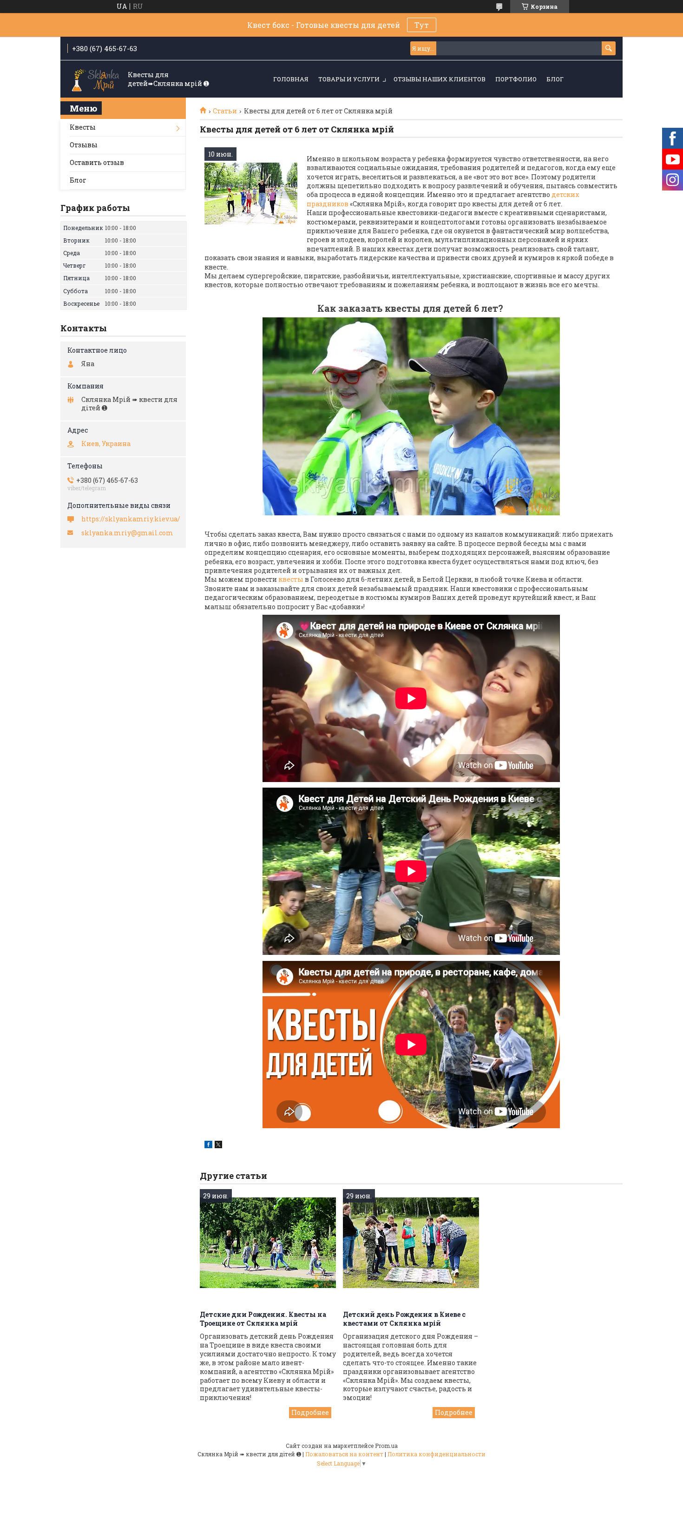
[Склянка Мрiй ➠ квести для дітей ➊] (95, 79)
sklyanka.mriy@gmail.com (127, 533)
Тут (421, 25)
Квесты (83, 127)
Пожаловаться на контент (344, 1454)
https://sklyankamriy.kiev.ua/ (130, 519)
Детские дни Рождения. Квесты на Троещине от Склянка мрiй (263, 1319)
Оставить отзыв (97, 162)
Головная (291, 79)
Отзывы (84, 144)
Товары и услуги (349, 79)
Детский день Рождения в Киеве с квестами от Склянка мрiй (404, 1319)
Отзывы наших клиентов (440, 79)
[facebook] (208, 1145)
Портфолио (516, 79)
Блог (555, 79)
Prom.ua (386, 1445)
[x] (218, 1145)
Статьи (225, 111)
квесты (290, 579)
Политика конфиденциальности (436, 1454)
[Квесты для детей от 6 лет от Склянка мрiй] (250, 193)
